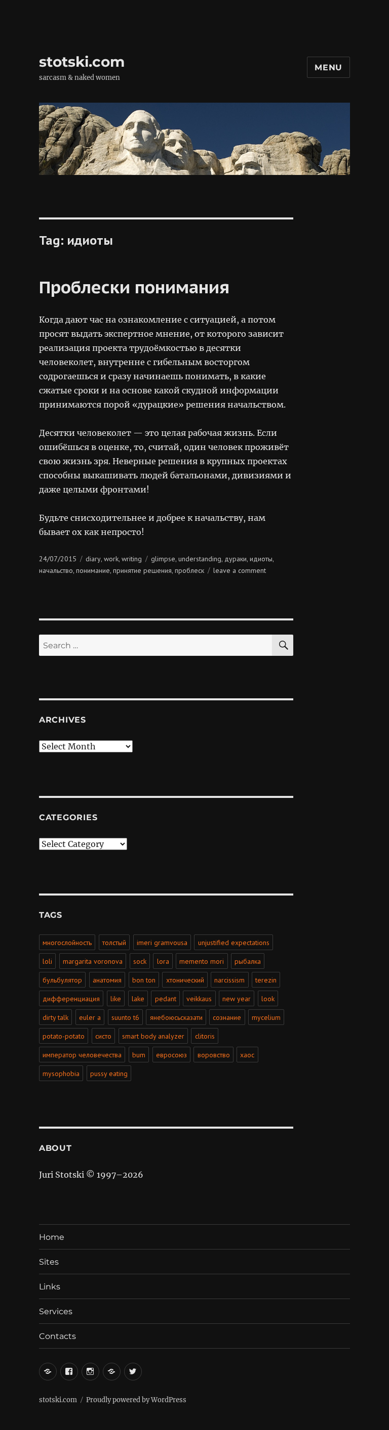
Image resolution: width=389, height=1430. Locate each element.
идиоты (261, 558)
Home (51, 1237)
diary (93, 558)
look (268, 998)
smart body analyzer (153, 1036)
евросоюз (171, 1054)
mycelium (266, 1017)
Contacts (57, 1336)
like (115, 998)
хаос (247, 1054)
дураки (235, 558)
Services (55, 1311)
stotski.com (82, 61)
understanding (199, 558)
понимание (93, 570)
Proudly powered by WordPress (136, 1400)
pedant (165, 998)
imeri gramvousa (162, 942)
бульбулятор (62, 980)
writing (132, 558)
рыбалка (248, 961)
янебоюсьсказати (176, 1017)
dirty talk (55, 1017)
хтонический (185, 980)
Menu (328, 67)
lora (163, 961)
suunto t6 (125, 1017)
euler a (90, 1017)
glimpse (163, 558)
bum (138, 1054)
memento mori (201, 961)
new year (236, 998)
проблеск (189, 570)
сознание (227, 1017)
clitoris (205, 1036)
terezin (266, 980)
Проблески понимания (134, 287)
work (111, 558)
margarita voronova (93, 961)
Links (49, 1286)
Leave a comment (239, 570)
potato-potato (64, 1036)
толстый (114, 942)
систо (103, 1036)
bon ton (143, 980)
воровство (214, 1054)
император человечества (82, 1054)
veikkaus (199, 998)
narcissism (229, 980)
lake (138, 998)
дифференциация (71, 998)
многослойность (67, 942)
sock (139, 961)
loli (47, 961)
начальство (56, 570)
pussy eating (109, 1073)
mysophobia (61, 1073)
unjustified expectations (233, 942)
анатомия (107, 980)
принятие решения (142, 570)
